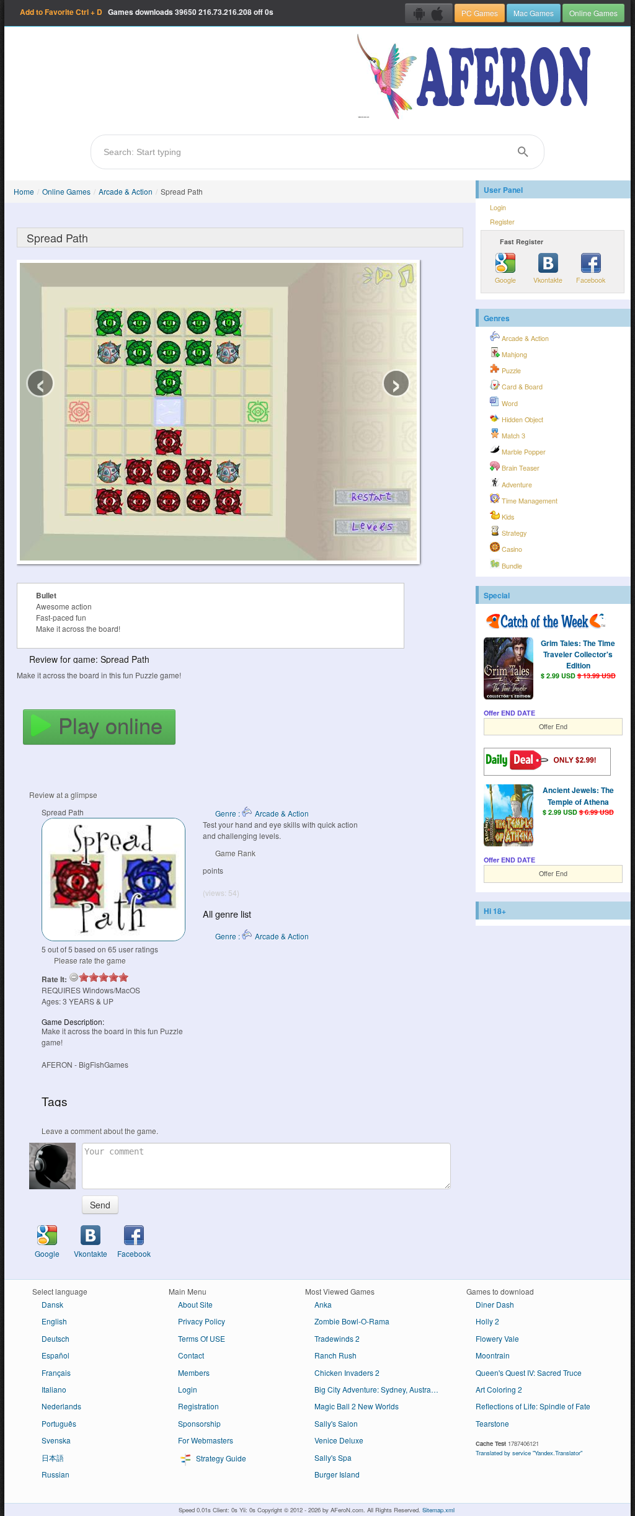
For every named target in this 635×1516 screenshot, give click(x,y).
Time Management (528, 500)
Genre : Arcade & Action (262, 813)
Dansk (52, 1304)
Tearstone (492, 1423)
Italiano (54, 1389)
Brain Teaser (520, 467)
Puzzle (510, 370)
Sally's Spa (333, 1457)
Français (56, 1372)
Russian (55, 1474)
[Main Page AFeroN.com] (476, 77)
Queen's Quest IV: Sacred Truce (529, 1372)
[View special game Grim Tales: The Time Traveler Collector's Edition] (508, 669)
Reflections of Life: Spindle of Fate (533, 1406)
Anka (323, 1304)
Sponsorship (199, 1423)
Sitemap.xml (438, 1509)
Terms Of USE (201, 1338)
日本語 (53, 1457)
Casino (511, 549)
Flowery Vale (497, 1338)
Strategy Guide (220, 1458)
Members (194, 1372)
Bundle (511, 565)
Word (509, 403)
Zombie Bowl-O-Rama (351, 1321)
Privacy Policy (201, 1321)
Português (59, 1423)
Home (24, 191)
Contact (191, 1355)
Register (502, 221)
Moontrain (493, 1355)
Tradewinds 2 (337, 1338)
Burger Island (337, 1474)
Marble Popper (523, 451)
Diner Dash (495, 1304)
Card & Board (521, 386)
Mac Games (533, 12)
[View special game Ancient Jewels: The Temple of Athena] (508, 816)
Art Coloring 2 (499, 1389)
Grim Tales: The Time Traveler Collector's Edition (578, 654)
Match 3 (512, 435)
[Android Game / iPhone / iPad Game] (429, 13)
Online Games (593, 12)
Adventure (516, 484)
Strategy (513, 533)
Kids (507, 516)
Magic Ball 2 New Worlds (356, 1406)
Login (498, 207)
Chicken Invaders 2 (347, 1372)
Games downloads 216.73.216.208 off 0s (146, 11)
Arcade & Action (126, 191)
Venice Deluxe (338, 1440)
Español (55, 1355)
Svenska (56, 1440)
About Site (195, 1304)
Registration (198, 1406)
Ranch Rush (335, 1355)
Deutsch (55, 1338)
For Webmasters (205, 1440)
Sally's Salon (336, 1423)
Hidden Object (521, 419)
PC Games (479, 12)
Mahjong (513, 354)
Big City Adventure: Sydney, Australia (376, 1389)
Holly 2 (487, 1321)
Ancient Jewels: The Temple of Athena (578, 795)
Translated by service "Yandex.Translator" (529, 1452)
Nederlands (61, 1406)
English (54, 1321)
